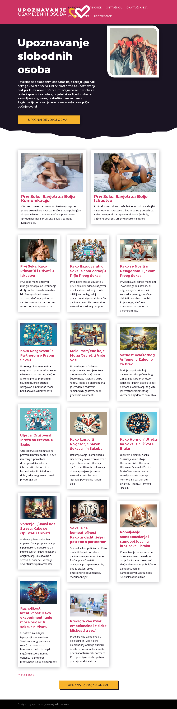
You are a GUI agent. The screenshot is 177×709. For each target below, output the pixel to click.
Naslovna (74, 7)
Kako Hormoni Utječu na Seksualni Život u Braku (138, 444)
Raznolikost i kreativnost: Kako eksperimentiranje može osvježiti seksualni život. (36, 617)
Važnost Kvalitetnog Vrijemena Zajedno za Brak (137, 359)
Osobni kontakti (79, 16)
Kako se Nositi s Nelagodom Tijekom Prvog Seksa (137, 271)
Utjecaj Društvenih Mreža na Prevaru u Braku (36, 439)
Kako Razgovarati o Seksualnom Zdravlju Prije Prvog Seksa (88, 271)
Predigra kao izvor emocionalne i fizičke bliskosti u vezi (88, 625)
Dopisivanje (93, 7)
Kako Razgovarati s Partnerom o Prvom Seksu (37, 355)
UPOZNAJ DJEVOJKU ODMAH (48, 120)
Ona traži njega (137, 7)
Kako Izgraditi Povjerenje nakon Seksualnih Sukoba (86, 444)
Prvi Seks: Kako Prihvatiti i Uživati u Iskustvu (37, 271)
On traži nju (114, 7)
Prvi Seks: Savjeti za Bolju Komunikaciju (48, 198)
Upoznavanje (103, 16)
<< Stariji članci (26, 674)
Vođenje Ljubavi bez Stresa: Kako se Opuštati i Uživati (37, 528)
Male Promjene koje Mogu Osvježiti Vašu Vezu (87, 355)
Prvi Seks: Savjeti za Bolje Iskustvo (121, 198)
